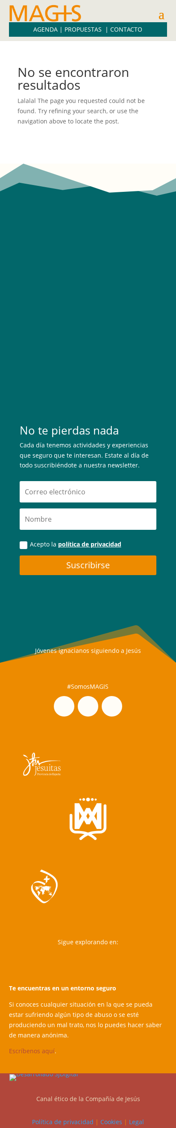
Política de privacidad (63, 1122)
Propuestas (84, 29)
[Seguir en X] (112, 706)
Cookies (111, 1122)
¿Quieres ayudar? (88, 252)
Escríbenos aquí (32, 1051)
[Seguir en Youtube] (88, 706)
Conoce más (87, 368)
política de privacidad (89, 544)
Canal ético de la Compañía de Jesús (88, 1099)
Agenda (45, 29)
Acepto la (75, 544)
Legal (136, 1122)
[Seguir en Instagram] (64, 706)
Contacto (126, 29)
